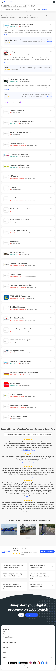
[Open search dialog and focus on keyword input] (2, 9)
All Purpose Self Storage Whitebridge (28, 450)
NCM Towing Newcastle (28, 512)
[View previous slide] (27, 538)
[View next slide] (29, 538)
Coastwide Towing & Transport (28, 477)
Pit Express (28, 496)
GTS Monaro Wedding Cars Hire (28, 462)
